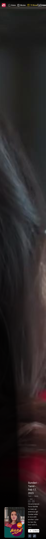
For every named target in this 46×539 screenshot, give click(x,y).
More (29, 527)
